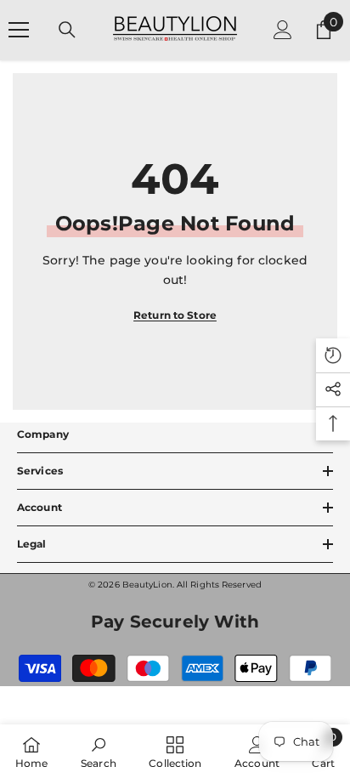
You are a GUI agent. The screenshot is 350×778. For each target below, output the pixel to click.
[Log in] (283, 29)
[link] (98, 751)
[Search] (67, 30)
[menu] (18, 30)
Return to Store (175, 315)
